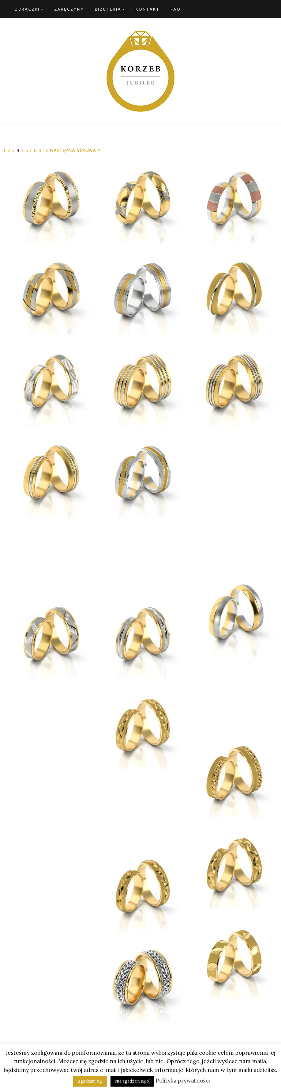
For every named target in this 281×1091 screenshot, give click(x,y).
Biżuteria (108, 9)
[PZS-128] (49, 788)
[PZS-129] (232, 868)
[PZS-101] (232, 202)
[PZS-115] (140, 476)
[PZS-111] (140, 385)
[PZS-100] (140, 202)
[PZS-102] (140, 293)
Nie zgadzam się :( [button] (132, 1081)
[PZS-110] (49, 385)
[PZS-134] (140, 982)
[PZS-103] (49, 293)
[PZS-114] (232, 465)
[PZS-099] (49, 202)
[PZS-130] (49, 857)
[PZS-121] (232, 696)
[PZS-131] (232, 960)
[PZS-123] (140, 638)
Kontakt (147, 9)
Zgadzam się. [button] (90, 1081)
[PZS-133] (140, 890)
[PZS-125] (140, 729)
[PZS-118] (140, 557)
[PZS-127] (140, 810)
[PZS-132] (49, 927)
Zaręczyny (69, 9)
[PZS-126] (232, 777)
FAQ (176, 9)
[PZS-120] (232, 616)
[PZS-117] (49, 557)
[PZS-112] (49, 476)
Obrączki (27, 9)
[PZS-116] (232, 535)
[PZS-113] (232, 385)
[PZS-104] (232, 293)
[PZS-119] (49, 638)
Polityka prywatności (183, 1080)
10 (46, 150)
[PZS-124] (49, 718)
